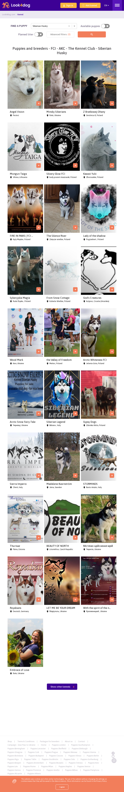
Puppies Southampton (80, 745)
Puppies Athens (34, 773)
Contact (81, 741)
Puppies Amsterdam (35, 763)
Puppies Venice (83, 766)
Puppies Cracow (56, 756)
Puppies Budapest (36, 756)
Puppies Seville (53, 770)
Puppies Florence (33, 770)
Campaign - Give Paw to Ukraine (21, 745)
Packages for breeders (49, 741)
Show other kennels (60, 686)
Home (43, 745)
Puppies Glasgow (15, 752)
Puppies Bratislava (15, 756)
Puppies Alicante (15, 773)
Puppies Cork (33, 752)
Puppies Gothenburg (89, 759)
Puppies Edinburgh (80, 748)
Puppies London (59, 745)
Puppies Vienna (89, 752)
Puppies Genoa (14, 770)
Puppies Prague (51, 752)
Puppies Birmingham (16, 748)
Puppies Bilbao (71, 770)
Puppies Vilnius (75, 756)
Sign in (69, 5)
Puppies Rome (29, 766)
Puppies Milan (47, 766)
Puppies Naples (65, 766)
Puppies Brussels (56, 763)
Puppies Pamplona (91, 770)
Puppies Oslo (69, 759)
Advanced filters (60, 34)
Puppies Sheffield (58, 748)
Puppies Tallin (30, 759)
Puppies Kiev (93, 763)
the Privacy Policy (100, 781)
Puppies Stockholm (50, 759)
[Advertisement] (62, 714)
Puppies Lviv (13, 766)
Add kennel (91, 5)
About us (68, 741)
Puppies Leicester (38, 748)
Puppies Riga (13, 759)
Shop (10, 741)
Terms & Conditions (25, 741)
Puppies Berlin (93, 756)
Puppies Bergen (14, 763)
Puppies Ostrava (76, 763)
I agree (62, 787)
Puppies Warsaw (70, 752)
